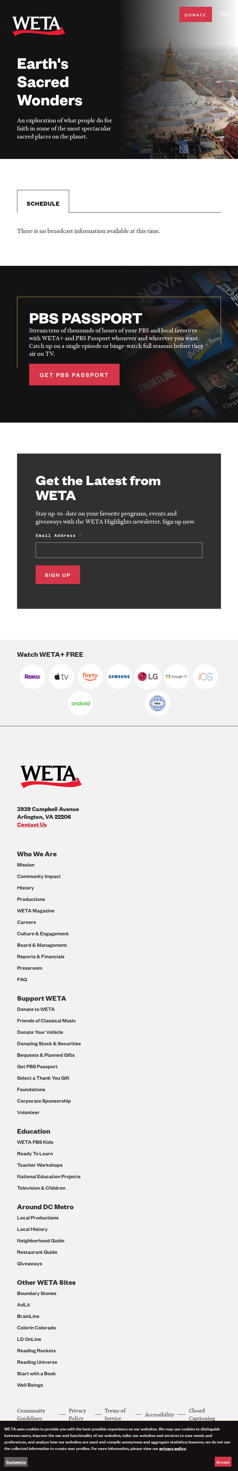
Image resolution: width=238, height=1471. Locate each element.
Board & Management (42, 944)
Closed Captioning (202, 1414)
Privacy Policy (77, 1414)
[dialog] (119, 1446)
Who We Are (37, 853)
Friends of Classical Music (46, 1020)
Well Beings (30, 1384)
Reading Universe (37, 1361)
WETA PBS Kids (35, 1141)
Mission (25, 864)
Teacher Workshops (40, 1164)
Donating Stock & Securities (49, 1043)
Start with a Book (36, 1373)
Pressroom (29, 967)
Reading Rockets (36, 1350)
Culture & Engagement (43, 933)
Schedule (43, 203)
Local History (32, 1228)
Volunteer (28, 1112)
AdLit (23, 1304)
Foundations (31, 1089)
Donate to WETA (36, 1008)
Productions (31, 898)
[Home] (38, 27)
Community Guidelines (31, 1414)
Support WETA (41, 998)
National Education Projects (49, 1176)
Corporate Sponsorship (44, 1100)
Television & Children (41, 1187)
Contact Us (32, 824)
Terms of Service (115, 1414)
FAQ (22, 979)
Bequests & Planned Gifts (46, 1054)
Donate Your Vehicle (40, 1031)
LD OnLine (29, 1338)
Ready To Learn (35, 1153)
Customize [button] (16, 1462)
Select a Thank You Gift (43, 1077)
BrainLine (28, 1316)
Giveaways (29, 1263)
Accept (223, 1461)
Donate (196, 14)
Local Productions (38, 1217)
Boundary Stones (36, 1293)
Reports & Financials (40, 956)
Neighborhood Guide (40, 1240)
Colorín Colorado (36, 1327)
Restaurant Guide (37, 1251)
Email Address (56, 535)
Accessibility (159, 1414)
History (25, 887)
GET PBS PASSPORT (74, 375)
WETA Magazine (36, 910)
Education (33, 1130)
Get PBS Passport (37, 1066)
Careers (26, 921)
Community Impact (39, 876)
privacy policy (172, 1448)
